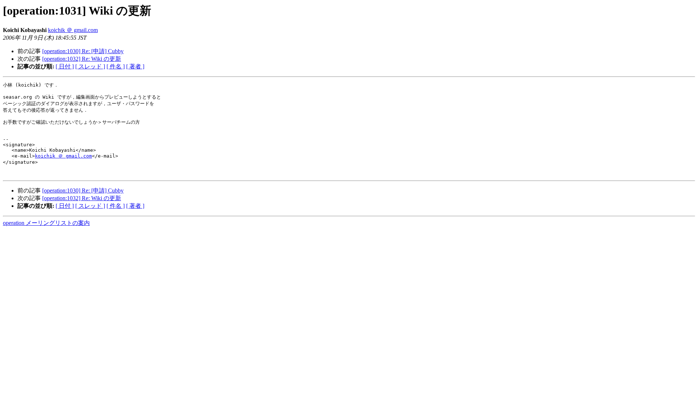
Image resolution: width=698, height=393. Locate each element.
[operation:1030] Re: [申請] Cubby (83, 51)
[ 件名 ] (116, 66)
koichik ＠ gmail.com (73, 30)
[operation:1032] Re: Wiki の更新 (81, 59)
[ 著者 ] (135, 66)
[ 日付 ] (65, 66)
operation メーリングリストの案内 (46, 223)
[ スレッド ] (90, 66)
